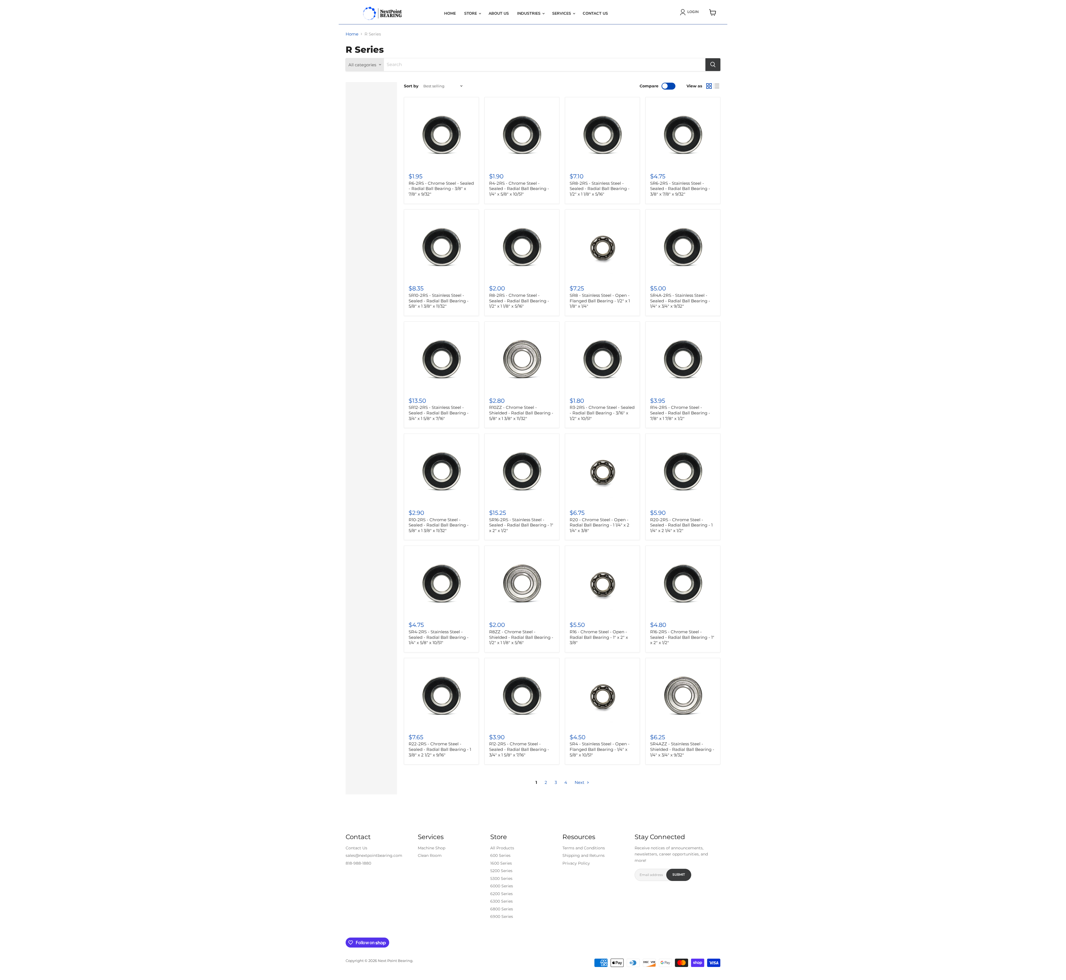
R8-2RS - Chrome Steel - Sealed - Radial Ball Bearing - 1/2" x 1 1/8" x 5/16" (519, 301)
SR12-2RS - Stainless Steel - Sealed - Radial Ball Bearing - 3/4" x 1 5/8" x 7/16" (439, 413)
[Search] (712, 64)
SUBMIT (678, 874)
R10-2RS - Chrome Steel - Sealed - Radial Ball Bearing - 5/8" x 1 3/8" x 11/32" (439, 525)
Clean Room (430, 855)
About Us (499, 13)
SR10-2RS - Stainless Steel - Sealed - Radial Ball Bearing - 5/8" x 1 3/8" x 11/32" (439, 301)
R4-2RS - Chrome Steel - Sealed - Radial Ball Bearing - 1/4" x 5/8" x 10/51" (519, 189)
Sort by (411, 86)
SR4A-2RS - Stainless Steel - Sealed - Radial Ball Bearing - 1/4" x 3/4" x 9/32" (680, 301)
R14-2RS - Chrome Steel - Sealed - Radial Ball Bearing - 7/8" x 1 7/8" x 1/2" (680, 413)
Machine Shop (431, 847)
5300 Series (501, 878)
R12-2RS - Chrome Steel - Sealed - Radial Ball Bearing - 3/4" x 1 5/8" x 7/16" (519, 749)
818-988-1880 (358, 863)
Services (562, 13)
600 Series (500, 855)
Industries (529, 13)
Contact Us (595, 13)
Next (580, 782)
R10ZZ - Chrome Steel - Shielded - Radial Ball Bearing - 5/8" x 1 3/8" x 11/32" (521, 413)
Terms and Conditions (583, 847)
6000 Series (501, 885)
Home (450, 13)
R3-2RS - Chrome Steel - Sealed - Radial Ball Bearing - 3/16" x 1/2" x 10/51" (602, 413)
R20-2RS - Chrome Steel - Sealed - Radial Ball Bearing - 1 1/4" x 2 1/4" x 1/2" (681, 525)
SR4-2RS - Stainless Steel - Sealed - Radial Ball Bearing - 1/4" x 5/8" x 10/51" (439, 637)
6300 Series (501, 901)
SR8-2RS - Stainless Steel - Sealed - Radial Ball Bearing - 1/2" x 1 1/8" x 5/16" (600, 189)
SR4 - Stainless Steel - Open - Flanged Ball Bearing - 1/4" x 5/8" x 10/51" (600, 749)
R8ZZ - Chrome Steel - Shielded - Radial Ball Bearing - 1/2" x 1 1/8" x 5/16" (521, 637)
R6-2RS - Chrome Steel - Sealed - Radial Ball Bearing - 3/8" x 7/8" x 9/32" (441, 189)
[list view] (717, 86)
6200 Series (501, 893)
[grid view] (709, 86)
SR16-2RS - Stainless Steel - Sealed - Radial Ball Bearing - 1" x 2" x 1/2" (521, 525)
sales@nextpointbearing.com (374, 855)
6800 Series (501, 908)
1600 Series (501, 863)
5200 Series (501, 870)
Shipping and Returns (583, 855)
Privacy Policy (576, 863)
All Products (502, 847)
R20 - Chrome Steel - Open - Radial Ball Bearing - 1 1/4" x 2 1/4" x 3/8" (599, 525)
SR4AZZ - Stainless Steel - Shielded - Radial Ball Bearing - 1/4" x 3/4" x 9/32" (682, 749)
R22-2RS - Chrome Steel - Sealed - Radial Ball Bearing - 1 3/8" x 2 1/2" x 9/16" (440, 749)
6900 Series (501, 916)
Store (471, 13)
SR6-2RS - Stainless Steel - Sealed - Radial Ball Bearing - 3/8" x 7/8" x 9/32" (680, 189)
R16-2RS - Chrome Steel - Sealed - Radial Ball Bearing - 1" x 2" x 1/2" (682, 637)
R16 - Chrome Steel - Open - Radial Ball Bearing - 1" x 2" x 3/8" (599, 637)
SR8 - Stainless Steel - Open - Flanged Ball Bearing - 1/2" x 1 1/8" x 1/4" (600, 301)
